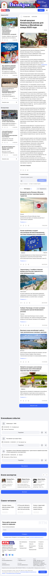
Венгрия (22, 350)
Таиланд (22, 314)
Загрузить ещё (33, 405)
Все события (24, 466)
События (31, 544)
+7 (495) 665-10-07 (21, 560)
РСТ (20, 544)
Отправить (24, 534)
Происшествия (32, 549)
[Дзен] (3, 555)
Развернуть (23, 222)
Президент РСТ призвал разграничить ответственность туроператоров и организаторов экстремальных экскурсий (9, 31)
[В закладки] (23, 170)
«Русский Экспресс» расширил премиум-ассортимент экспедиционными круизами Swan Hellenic (9, 134)
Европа (45, 252)
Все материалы (23, 542)
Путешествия (26, 16)
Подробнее (21, 432)
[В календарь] (42, 432)
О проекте (41, 542)
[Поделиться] (27, 170)
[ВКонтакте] (12, 555)
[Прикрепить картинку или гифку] (21, 181)
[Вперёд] (46, 475)
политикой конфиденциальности (36, 537)
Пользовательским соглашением (13, 573)
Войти (41, 10)
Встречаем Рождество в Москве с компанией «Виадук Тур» (8, 148)
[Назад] (43, 475)
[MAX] (6, 555)
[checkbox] (3, 537)
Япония (22, 214)
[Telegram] (9, 555)
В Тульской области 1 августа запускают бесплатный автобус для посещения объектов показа (24, 509)
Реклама (41, 546)
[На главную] (5, 10)
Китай (45, 30)
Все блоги (24, 492)
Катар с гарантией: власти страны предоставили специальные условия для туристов (39, 510)
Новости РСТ (4, 15)
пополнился (44, 64)
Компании (41, 548)
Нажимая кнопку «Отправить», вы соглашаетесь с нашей (16, 537)
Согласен (42, 572)
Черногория (23, 291)
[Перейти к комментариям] (25, 170)
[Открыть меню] (46, 10)
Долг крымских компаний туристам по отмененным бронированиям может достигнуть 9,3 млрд (9, 67)
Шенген (23, 252)
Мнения (21, 546)
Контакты (41, 544)
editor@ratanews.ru (6, 564)
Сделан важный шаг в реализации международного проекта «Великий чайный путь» (9, 90)
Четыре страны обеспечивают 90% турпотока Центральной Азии (8, 508)
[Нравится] (21, 170)
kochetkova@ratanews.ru (7, 560)
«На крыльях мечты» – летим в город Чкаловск (8, 121)
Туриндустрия (23, 548)
